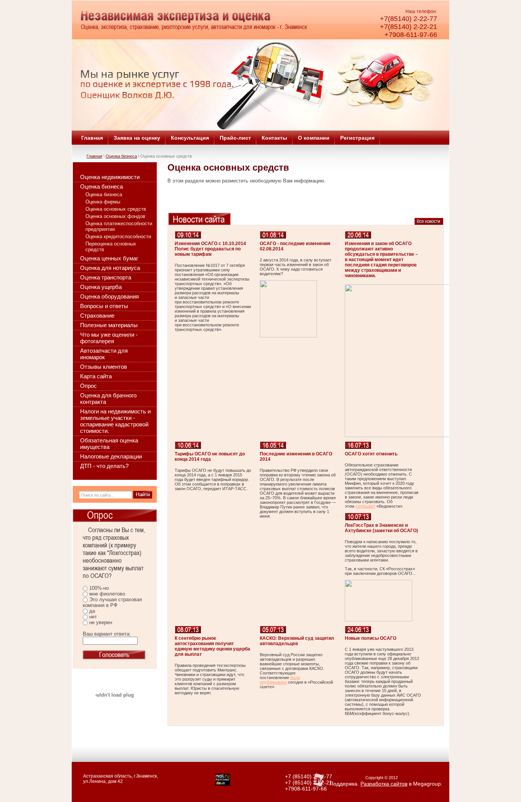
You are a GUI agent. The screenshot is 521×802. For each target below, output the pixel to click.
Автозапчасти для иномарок (104, 353)
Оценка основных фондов (115, 216)
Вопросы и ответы (104, 306)
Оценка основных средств (115, 209)
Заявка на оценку (137, 138)
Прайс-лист (235, 138)
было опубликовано (280, 679)
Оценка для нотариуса (110, 268)
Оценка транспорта (105, 277)
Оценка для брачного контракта (108, 398)
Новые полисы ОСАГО (370, 638)
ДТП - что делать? (104, 466)
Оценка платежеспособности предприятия (118, 226)
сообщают (365, 506)
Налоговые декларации (111, 456)
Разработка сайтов (383, 784)
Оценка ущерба (101, 287)
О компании (314, 138)
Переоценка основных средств (110, 246)
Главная (92, 138)
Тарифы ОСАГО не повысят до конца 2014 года (210, 456)
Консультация (190, 138)
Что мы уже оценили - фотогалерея (109, 337)
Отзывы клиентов (103, 366)
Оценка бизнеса (121, 156)
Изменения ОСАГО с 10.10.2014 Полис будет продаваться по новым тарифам (210, 249)
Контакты (274, 138)
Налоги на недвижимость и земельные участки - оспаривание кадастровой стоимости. (115, 421)
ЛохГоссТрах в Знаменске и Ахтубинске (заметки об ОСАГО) (381, 528)
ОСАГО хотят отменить (371, 454)
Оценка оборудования (109, 296)
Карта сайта (96, 376)
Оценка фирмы (102, 202)
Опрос (88, 385)
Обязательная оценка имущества (109, 443)
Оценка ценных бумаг (109, 258)
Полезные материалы (109, 325)
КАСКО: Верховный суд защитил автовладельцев (297, 641)
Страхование (97, 315)
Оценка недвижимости (110, 177)
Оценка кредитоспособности (118, 236)
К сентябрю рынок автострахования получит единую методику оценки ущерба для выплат (212, 646)
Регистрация (357, 138)
